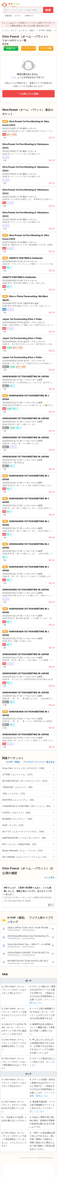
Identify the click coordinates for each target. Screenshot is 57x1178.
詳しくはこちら (37, 1111)
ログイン (18, 16)
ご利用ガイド (29, 16)
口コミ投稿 (46, 48)
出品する (11, 48)
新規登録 (8, 16)
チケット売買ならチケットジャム (10, 5)
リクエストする (28, 49)
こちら (13, 77)
